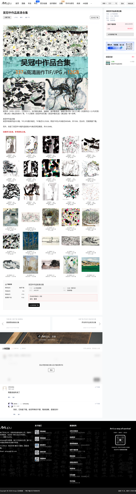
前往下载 (95, 17)
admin (15, 403)
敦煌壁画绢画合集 (12, 322)
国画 (23, 3)
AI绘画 (85, 3)
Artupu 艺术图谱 (17, 491)
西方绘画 (43, 3)
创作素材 (53, 3)
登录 (122, 3)
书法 (29, 3)
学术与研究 (69, 3)
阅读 (78, 3)
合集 (61, 3)
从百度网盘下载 (34, 305)
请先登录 (130, 28)
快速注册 (130, 3)
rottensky (11, 387)
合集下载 (7, 17)
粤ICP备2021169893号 (32, 491)
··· (91, 3)
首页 (17, 3)
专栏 (35, 3)
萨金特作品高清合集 (89, 322)
